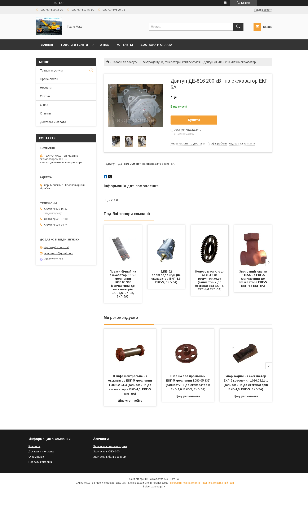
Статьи (45, 96)
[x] (110, 177)
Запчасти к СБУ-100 (106, 451)
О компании (36, 456)
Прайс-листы (49, 79)
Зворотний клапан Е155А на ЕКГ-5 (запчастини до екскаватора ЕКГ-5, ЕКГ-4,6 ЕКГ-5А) (253, 278)
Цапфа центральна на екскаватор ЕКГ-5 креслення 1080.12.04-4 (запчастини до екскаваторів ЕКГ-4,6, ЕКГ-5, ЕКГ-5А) (130, 384)
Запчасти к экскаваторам (110, 446)
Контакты (124, 44)
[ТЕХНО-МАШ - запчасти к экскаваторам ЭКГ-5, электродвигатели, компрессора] (49, 34)
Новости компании (40, 462)
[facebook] (105, 177)
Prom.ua (174, 479)
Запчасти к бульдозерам (109, 456)
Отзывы (45, 113)
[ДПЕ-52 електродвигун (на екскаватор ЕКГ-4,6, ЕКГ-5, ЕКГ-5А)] (166, 246)
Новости (46, 87)
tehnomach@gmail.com (58, 253)
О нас (104, 44)
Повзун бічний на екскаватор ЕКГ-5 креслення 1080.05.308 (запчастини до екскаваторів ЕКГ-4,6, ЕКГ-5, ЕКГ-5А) (123, 284)
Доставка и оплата (156, 44)
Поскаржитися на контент (185, 482)
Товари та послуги (124, 62)
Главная (46, 44)
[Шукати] (238, 27)
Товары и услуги (74, 44)
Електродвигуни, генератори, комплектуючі (171, 62)
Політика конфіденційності (218, 482)
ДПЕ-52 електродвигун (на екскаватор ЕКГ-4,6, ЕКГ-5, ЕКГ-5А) (166, 277)
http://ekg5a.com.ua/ (56, 247)
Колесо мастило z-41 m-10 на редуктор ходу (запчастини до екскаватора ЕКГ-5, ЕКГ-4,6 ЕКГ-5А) (210, 280)
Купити (194, 120)
